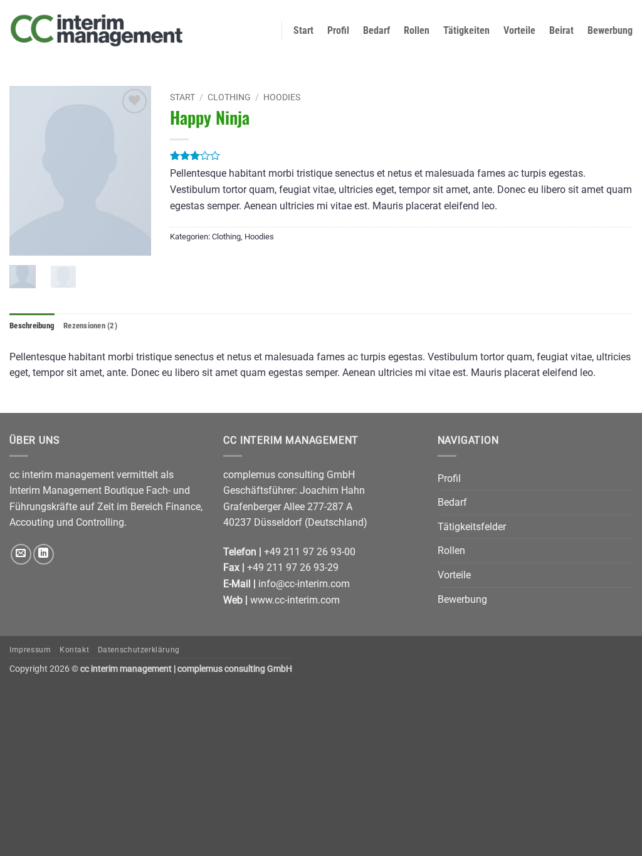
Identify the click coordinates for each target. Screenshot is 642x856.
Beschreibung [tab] (32, 325)
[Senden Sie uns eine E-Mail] (21, 554)
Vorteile (519, 30)
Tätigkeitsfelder (472, 527)
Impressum (30, 649)
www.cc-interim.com (295, 600)
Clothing (229, 97)
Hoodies (281, 97)
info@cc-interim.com (304, 584)
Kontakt (74, 649)
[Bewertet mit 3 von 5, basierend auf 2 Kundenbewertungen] (401, 155)
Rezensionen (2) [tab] (90, 325)
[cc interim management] (96, 30)
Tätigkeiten (466, 30)
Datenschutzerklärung (139, 649)
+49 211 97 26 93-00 (309, 552)
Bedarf (376, 30)
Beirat (561, 30)
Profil (338, 30)
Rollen (416, 30)
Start (303, 30)
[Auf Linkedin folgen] (43, 554)
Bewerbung (610, 30)
